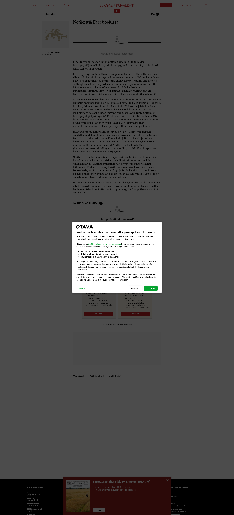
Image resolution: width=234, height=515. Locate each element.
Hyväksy (151, 288)
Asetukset (135, 288)
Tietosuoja (80, 288)
